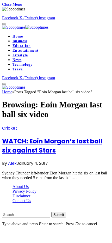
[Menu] (4, 24)
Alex (12, 163)
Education (22, 46)
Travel (18, 69)
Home (18, 36)
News (17, 60)
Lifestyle (20, 55)
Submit (58, 215)
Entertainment (26, 50)
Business (20, 41)
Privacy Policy (24, 191)
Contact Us (22, 200)
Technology (22, 64)
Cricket (9, 128)
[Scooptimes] (25, 27)
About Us (21, 186)
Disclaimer (21, 196)
